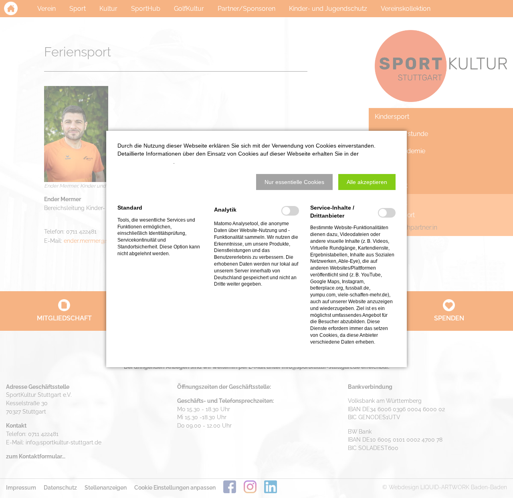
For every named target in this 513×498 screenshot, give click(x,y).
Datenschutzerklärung (145, 161)
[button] (294, 182)
